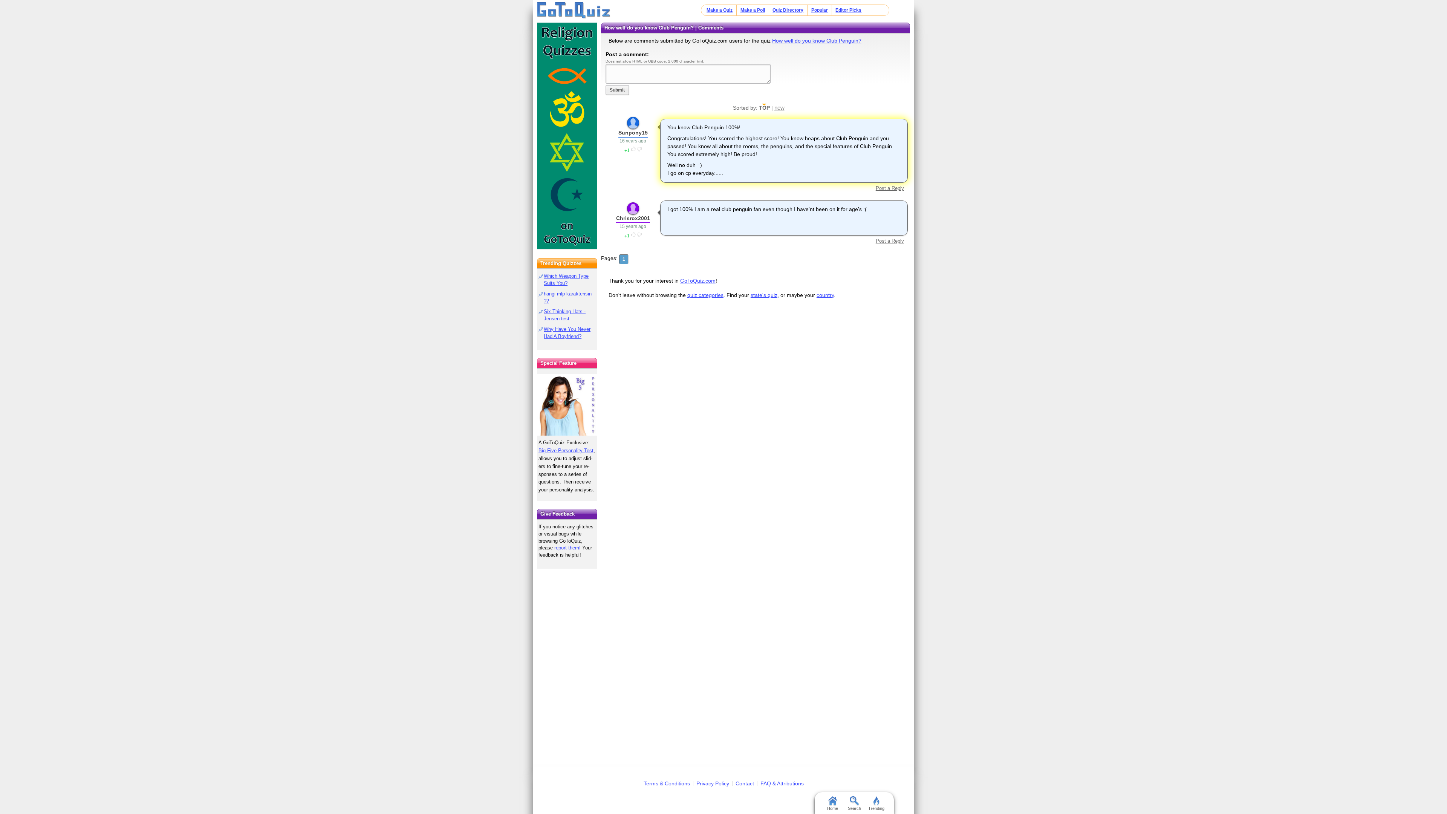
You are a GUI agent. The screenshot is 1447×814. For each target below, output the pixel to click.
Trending (876, 808)
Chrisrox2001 (633, 218)
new (779, 107)
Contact (745, 783)
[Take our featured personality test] (567, 405)
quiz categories (705, 295)
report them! (567, 548)
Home (832, 808)
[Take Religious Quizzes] (567, 136)
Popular (819, 10)
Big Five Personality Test (565, 450)
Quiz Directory (787, 10)
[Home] (573, 10)
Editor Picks (848, 10)
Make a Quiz (720, 10)
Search (854, 808)
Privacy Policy (712, 783)
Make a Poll (752, 10)
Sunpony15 (633, 133)
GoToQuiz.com (698, 281)
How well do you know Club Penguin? (816, 41)
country (825, 295)
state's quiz (764, 295)
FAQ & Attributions (782, 783)
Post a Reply (890, 188)
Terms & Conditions (667, 783)
